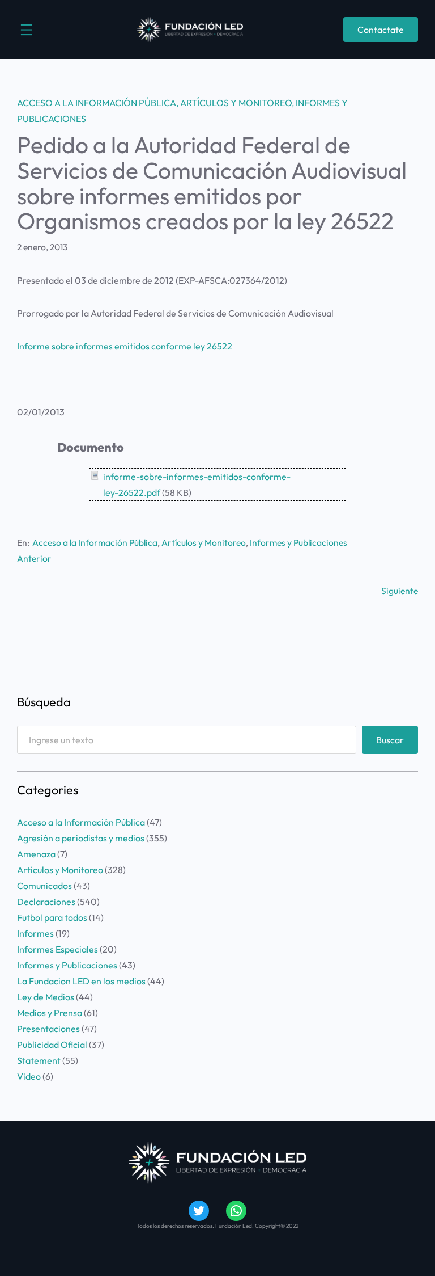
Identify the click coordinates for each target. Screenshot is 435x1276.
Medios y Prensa (49, 1012)
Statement (39, 1060)
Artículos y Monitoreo (236, 102)
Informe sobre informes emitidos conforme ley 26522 (124, 346)
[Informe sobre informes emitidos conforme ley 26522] (94, 476)
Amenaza (36, 854)
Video (29, 1076)
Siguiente (399, 590)
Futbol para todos (52, 917)
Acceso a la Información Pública (96, 102)
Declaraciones (46, 901)
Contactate (380, 29)
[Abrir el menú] (26, 29)
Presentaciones (48, 1028)
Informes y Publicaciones (298, 542)
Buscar (390, 740)
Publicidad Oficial (52, 1044)
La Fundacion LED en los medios (81, 981)
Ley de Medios (45, 997)
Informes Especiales (57, 949)
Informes (35, 933)
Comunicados (44, 885)
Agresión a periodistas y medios (80, 838)
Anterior (34, 558)
